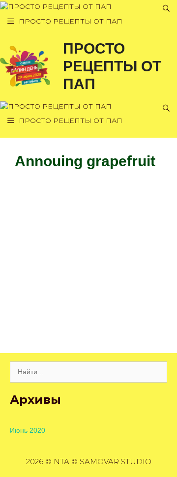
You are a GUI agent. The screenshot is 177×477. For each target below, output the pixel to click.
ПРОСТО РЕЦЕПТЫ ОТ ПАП (112, 66)
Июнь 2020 (27, 430)
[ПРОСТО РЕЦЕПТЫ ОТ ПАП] (56, 6)
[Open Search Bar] (166, 8)
